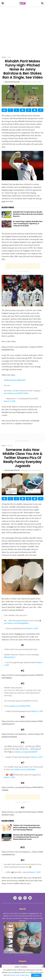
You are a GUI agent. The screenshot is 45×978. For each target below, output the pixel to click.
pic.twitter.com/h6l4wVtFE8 (18, 706)
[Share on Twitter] (10, 110)
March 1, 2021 (32, 628)
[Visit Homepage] (22, 3)
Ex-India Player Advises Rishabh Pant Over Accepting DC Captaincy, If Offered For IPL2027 (27, 223)
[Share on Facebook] (4, 110)
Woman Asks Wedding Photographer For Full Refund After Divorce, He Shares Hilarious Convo (28, 837)
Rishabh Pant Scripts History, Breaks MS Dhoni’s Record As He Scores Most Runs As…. (28, 214)
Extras (9, 57)
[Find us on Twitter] (20, 898)
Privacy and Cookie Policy (19, 975)
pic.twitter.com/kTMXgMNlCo (16, 623)
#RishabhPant (10, 380)
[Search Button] (42, 3)
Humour (10, 446)
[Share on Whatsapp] (16, 110)
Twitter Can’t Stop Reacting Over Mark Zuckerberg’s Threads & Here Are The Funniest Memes (27, 827)
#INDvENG (21, 380)
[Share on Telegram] (22, 110)
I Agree (36, 975)
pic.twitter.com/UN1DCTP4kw (16, 393)
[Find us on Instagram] (25, 898)
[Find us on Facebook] (15, 898)
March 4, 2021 (9, 401)
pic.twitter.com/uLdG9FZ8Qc (23, 769)
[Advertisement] (22, 30)
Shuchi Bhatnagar (12, 82)
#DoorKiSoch (9, 657)
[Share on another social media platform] (40, 110)
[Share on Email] (34, 110)
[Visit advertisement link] (22, 937)
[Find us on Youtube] (30, 898)
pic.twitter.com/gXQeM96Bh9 (24, 752)
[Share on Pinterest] (28, 110)
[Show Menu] (3, 3)
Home (4, 57)
